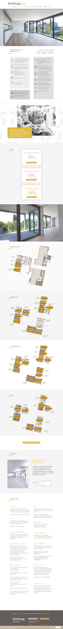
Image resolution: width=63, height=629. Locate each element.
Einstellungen (52, 627)
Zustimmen (58, 627)
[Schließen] (61, 627)
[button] (31, 163)
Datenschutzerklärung (11, 627)
